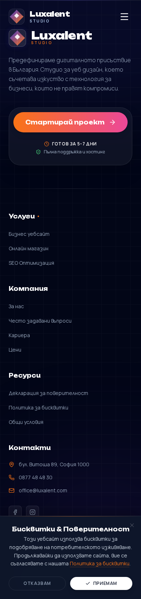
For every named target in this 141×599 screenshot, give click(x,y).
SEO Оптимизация (31, 262)
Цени (15, 349)
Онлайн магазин (28, 248)
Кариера (19, 335)
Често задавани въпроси (40, 320)
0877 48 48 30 (35, 477)
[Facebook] (15, 512)
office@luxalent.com (43, 490)
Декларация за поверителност (48, 393)
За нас (16, 306)
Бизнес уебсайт (29, 233)
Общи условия (26, 422)
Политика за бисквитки (38, 407)
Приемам (105, 583)
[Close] (132, 525)
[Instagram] (32, 512)
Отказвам (37, 583)
